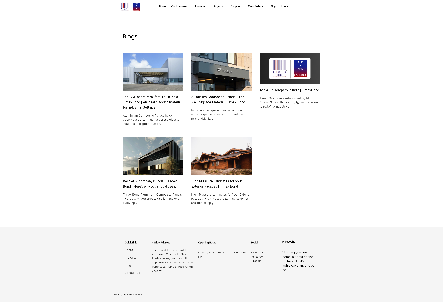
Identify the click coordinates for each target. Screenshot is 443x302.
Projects (218, 6)
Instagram (257, 256)
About (129, 250)
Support (235, 6)
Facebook (257, 252)
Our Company (179, 6)
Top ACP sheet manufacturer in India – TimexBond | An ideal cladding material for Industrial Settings (152, 102)
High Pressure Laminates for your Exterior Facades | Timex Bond (216, 184)
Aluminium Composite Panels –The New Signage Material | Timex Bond (218, 100)
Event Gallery (255, 6)
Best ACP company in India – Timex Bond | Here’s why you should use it (150, 184)
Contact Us (287, 6)
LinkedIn (256, 260)
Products (200, 6)
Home (162, 6)
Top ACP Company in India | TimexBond (289, 90)
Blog (273, 6)
